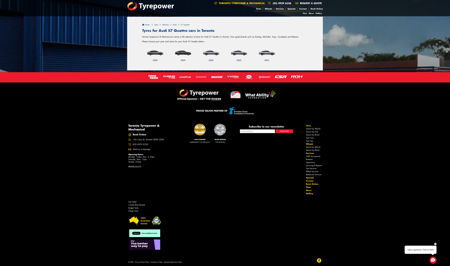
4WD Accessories (313, 156)
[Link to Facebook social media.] (319, 260)
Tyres (258, 8)
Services (280, 8)
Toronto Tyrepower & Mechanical (241, 3)
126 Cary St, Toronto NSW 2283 (148, 139)
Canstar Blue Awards (136, 205)
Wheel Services (312, 171)
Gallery (319, 13)
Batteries (309, 159)
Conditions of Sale (156, 262)
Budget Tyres (133, 208)
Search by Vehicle (313, 129)
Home (147, 25)
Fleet (305, 13)
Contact (303, 8)
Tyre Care (310, 138)
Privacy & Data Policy (142, 262)
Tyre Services (311, 168)
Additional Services (313, 174)
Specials (292, 8)
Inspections (310, 162)
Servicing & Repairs (314, 165)
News (311, 13)
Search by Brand (312, 135)
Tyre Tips (309, 141)
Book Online (317, 8)
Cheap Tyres (133, 211)
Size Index (132, 202)
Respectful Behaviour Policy (173, 262)
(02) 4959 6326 (282, 3)
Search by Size (312, 132)
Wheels (268, 8)
